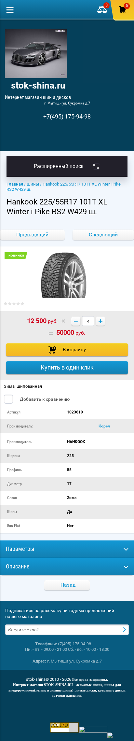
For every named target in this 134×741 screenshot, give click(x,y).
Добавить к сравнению (44, 399)
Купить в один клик (67, 367)
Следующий (103, 234)
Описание (17, 566)
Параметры (20, 548)
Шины (33, 184)
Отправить (125, 629)
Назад (68, 585)
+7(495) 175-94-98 (67, 116)
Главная (15, 184)
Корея (104, 426)
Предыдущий (32, 234)
